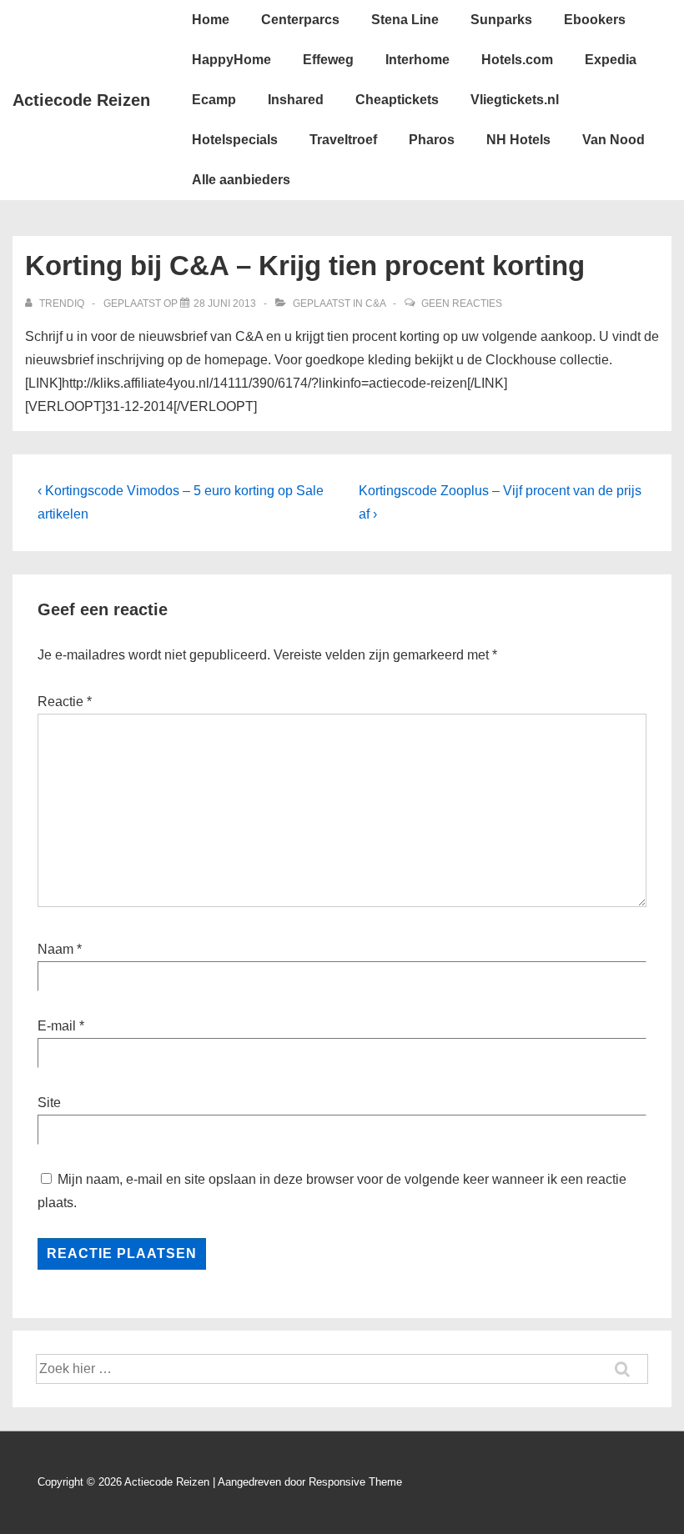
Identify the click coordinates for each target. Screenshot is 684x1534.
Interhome (417, 60)
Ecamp (214, 100)
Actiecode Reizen (81, 100)
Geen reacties (461, 303)
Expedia (610, 60)
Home (210, 20)
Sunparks (501, 20)
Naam (55, 949)
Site (49, 1102)
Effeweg (328, 60)
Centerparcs (300, 20)
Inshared (296, 100)
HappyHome (231, 60)
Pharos (432, 140)
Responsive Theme (355, 1482)
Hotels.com (517, 60)
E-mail (57, 1026)
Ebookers (595, 20)
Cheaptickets (397, 100)
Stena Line (405, 20)
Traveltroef (343, 140)
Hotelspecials (235, 140)
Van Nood (613, 140)
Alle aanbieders (241, 180)
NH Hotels (518, 140)
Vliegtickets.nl (514, 100)
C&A (375, 303)
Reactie (65, 701)
